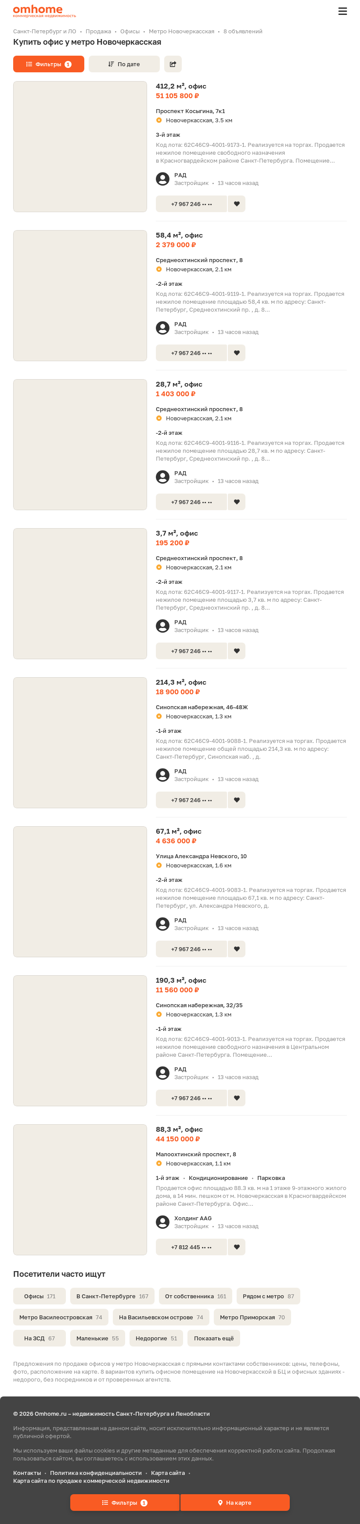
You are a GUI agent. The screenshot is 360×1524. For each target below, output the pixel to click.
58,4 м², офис (179, 235)
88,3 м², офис (179, 1129)
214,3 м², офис (181, 682)
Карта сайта (168, 1472)
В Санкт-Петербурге (112, 1296)
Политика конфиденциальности (96, 1472)
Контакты (27, 1472)
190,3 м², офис (181, 980)
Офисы (39, 1296)
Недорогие (156, 1338)
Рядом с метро (268, 1296)
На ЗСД (39, 1338)
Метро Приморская (252, 1317)
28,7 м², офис (179, 384)
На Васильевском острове (161, 1317)
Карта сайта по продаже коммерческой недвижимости (91, 1480)
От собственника (195, 1296)
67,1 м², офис (179, 831)
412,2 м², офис (181, 86)
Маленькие (97, 1338)
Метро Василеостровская (60, 1317)
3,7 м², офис (177, 533)
